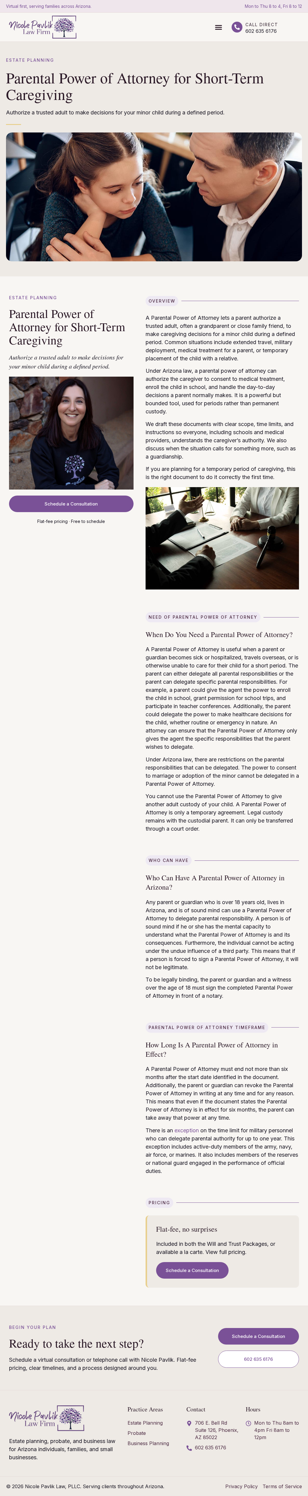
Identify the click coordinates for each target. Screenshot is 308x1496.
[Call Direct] (237, 27)
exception (186, 1130)
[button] (218, 27)
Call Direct (261, 24)
